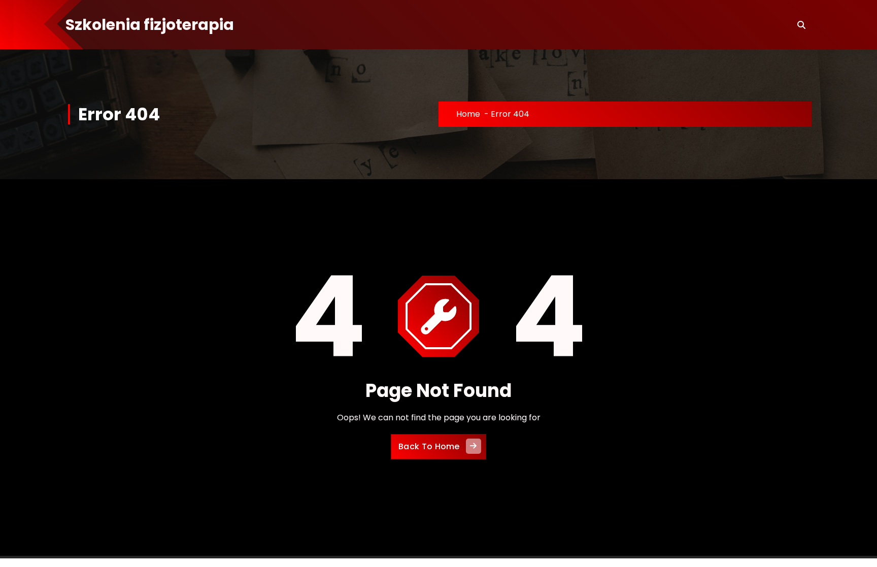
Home (468, 114)
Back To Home (429, 446)
